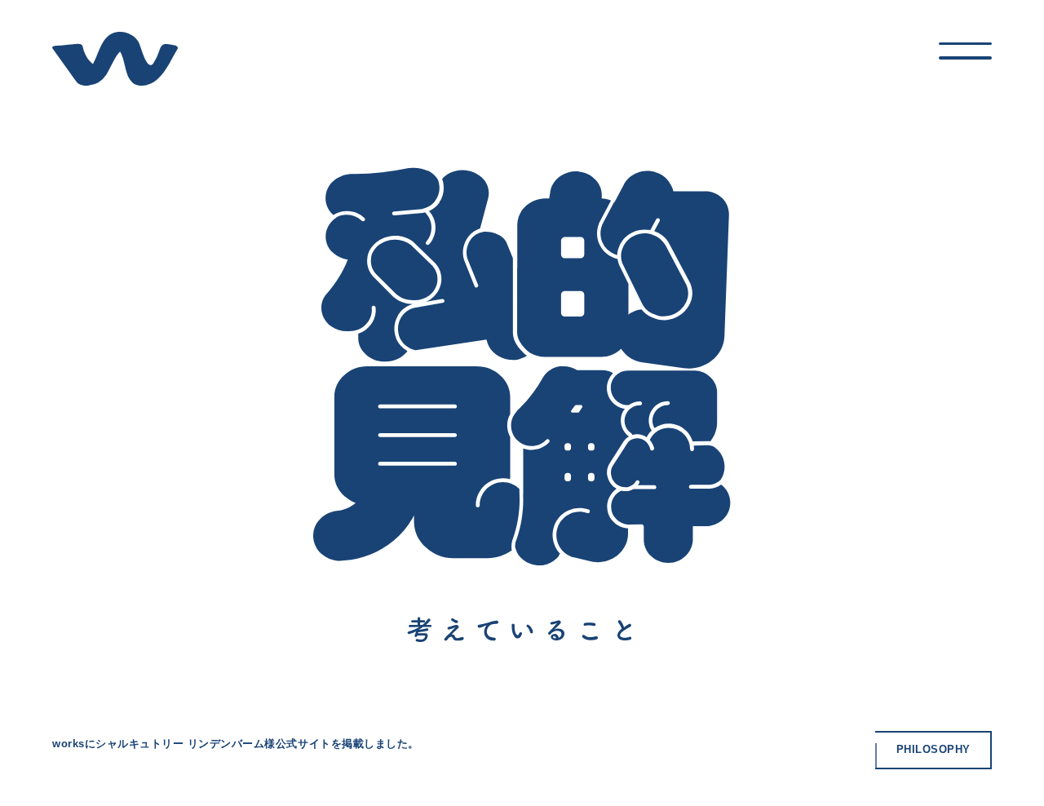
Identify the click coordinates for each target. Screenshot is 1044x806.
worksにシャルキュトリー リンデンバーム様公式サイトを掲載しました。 (235, 743)
